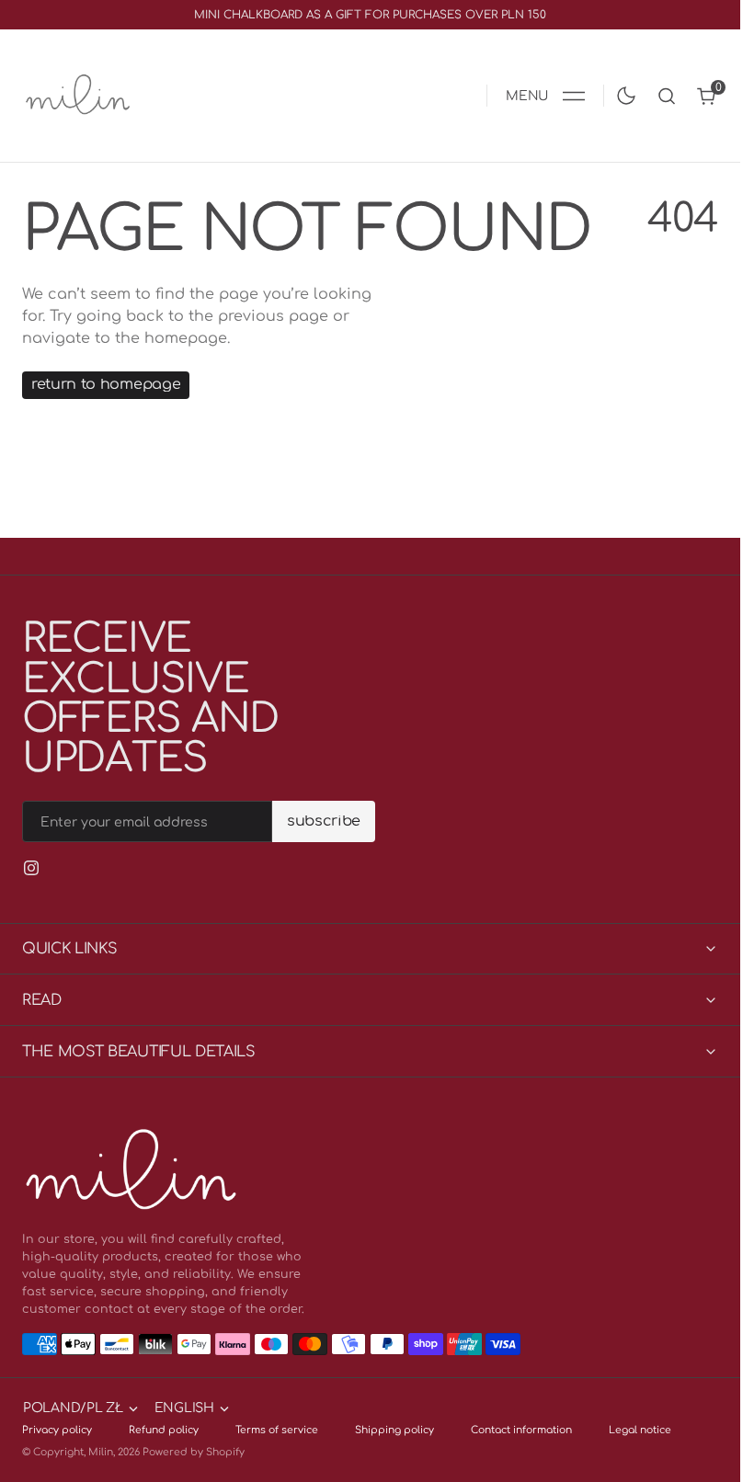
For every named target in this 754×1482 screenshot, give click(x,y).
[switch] (622, 92)
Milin (100, 1452)
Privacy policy (57, 1430)
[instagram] (31, 868)
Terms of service (276, 1430)
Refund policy (164, 1430)
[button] (545, 96)
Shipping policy (394, 1430)
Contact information (521, 1430)
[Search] (667, 96)
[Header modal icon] (574, 96)
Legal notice (640, 1430)
